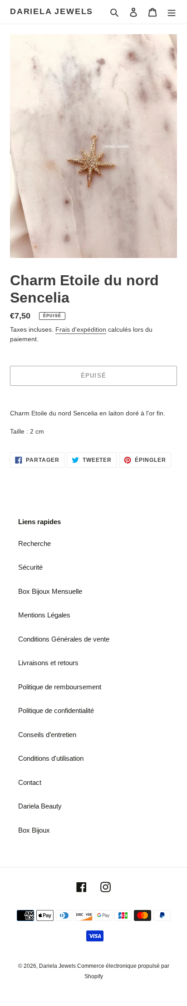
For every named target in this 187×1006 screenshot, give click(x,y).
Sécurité (30, 567)
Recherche (34, 543)
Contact (29, 782)
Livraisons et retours (48, 663)
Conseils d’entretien (47, 734)
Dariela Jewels (51, 11)
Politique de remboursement (59, 687)
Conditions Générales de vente (63, 639)
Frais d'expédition (80, 329)
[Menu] (171, 12)
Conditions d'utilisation (51, 758)
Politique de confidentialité (56, 710)
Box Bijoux (34, 830)
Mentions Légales (44, 615)
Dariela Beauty (40, 806)
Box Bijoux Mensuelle (50, 591)
